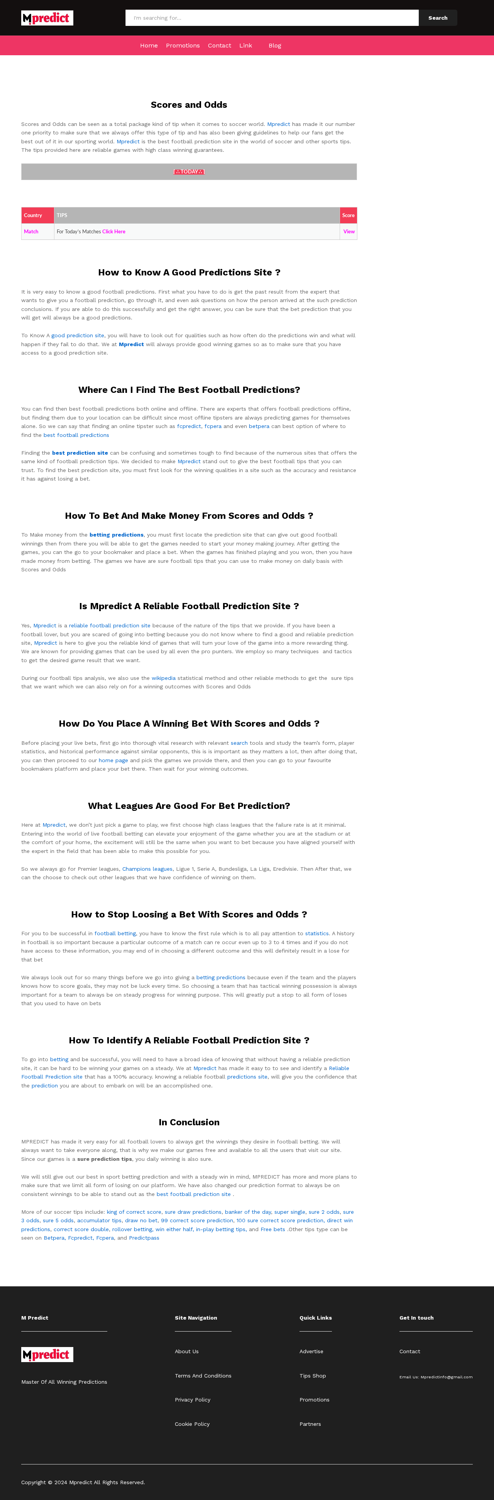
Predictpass (144, 1238)
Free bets (273, 1229)
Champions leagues (147, 869)
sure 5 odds (58, 1220)
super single (289, 1212)
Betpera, (55, 1238)
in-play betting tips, (221, 1229)
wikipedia (164, 678)
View (349, 231)
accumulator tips (99, 1220)
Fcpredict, (82, 1238)
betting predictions (220, 977)
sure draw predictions (193, 1212)
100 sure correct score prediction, (281, 1220)
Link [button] (245, 45)
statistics (317, 933)
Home (149, 45)
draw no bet (141, 1220)
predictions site (247, 1077)
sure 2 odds (324, 1212)
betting (59, 1059)
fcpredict (189, 426)
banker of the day (248, 1212)
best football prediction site (194, 1194)
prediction (45, 1085)
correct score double (81, 1229)
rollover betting (132, 1229)
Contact (219, 45)
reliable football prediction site (110, 625)
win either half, (175, 1229)
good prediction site (77, 335)
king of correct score (134, 1212)
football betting (115, 933)
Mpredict (278, 124)
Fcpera (105, 1238)
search (239, 743)
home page (113, 760)
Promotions (183, 45)
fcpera (213, 426)
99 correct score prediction (197, 1220)
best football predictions (76, 435)
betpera (259, 426)
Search (438, 18)
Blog (275, 45)
